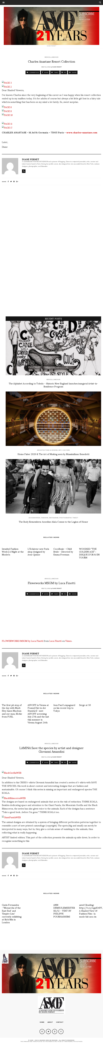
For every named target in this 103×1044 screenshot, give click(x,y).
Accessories (34, 518)
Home (42, 1022)
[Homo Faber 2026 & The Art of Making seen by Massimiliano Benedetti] (53, 419)
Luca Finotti (55, 640)
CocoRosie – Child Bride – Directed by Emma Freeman (63, 551)
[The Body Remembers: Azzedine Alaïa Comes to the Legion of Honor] (53, 486)
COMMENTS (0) (34, 72)
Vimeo (68, 640)
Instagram (53, 518)
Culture (66, 450)
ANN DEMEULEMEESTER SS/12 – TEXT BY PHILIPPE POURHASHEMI (64, 910)
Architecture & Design (47, 450)
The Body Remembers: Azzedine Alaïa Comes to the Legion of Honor (53, 521)
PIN (65, 72)
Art (60, 450)
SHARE (46, 72)
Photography (65, 518)
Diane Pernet (57, 67)
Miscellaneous (51, 57)
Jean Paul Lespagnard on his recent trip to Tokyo (64, 708)
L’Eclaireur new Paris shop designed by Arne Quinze (38, 551)
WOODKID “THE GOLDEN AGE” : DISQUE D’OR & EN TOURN (89, 553)
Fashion (44, 518)
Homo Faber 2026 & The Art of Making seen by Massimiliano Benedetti (53, 454)
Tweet (75, 518)
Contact (59, 1022)
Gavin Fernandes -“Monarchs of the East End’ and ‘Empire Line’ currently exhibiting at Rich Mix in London (11, 913)
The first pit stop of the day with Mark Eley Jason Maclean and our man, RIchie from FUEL (12, 711)
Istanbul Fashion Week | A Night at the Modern (13, 551)
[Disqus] (51, 220)
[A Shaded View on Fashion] (51, 26)
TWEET (56, 72)
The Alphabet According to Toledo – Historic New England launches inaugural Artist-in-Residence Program (53, 385)
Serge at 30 (85, 705)
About (50, 1022)
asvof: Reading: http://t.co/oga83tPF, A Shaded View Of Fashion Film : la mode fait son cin (90, 910)
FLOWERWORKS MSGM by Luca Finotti (22, 640)
